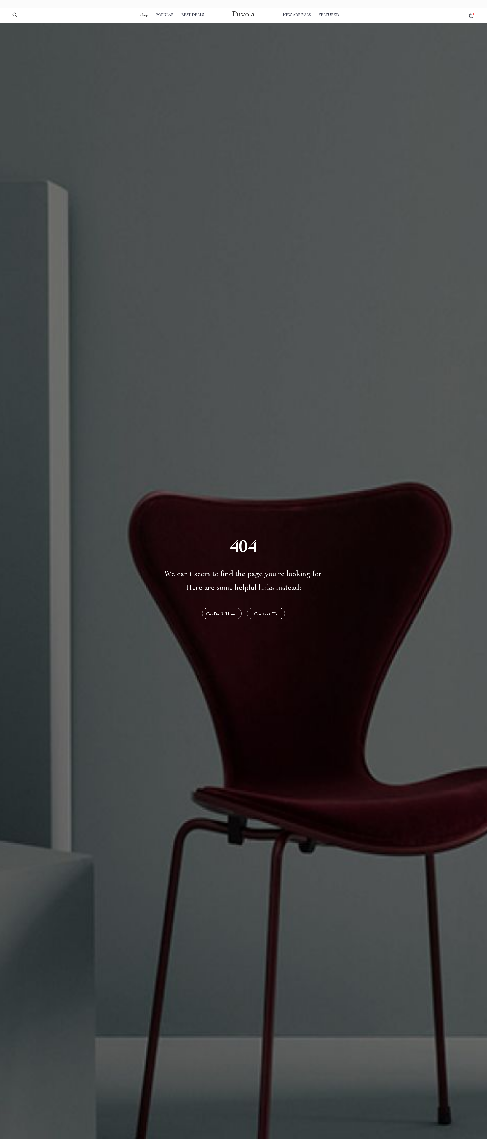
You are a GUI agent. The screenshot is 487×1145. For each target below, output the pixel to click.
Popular (165, 15)
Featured (329, 15)
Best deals (192, 15)
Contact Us (266, 614)
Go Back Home (222, 614)
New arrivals (297, 15)
